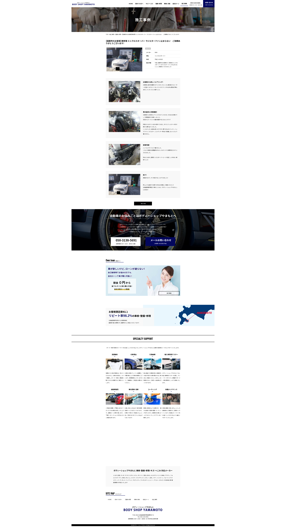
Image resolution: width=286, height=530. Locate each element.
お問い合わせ (209, 3)
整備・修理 (159, 4)
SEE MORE (169, 293)
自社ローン (176, 4)
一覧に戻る (143, 203)
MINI (156, 52)
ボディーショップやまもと (140, 525)
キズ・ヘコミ (149, 4)
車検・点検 (167, 4)
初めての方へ (139, 4)
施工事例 (184, 4)
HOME (131, 4)
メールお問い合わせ (161, 241)
